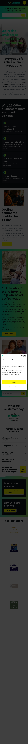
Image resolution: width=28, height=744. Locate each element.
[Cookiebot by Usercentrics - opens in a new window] (20, 356)
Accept (14, 382)
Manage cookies (13, 386)
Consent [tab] (5, 359)
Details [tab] (14, 359)
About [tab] (23, 359)
